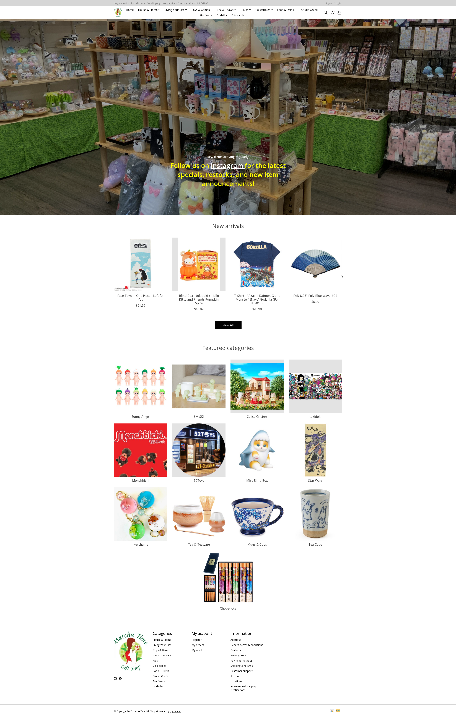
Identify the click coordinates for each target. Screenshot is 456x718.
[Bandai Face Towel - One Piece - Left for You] (140, 264)
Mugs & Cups (257, 544)
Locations (236, 681)
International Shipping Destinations (243, 688)
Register (197, 639)
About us (235, 639)
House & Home (162, 639)
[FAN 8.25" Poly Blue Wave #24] (315, 264)
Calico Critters (257, 416)
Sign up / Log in (333, 3)
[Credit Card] (332, 711)
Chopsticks (228, 608)
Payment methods (241, 660)
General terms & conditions (246, 645)
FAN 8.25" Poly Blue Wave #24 (315, 295)
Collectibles (159, 665)
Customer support (241, 671)
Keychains (140, 544)
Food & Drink (161, 671)
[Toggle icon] (325, 12)
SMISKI (199, 416)
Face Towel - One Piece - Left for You (140, 297)
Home (130, 10)
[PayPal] (338, 711)
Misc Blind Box (257, 480)
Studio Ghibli (309, 10)
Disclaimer (236, 650)
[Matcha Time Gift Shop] (118, 12)
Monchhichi (140, 480)
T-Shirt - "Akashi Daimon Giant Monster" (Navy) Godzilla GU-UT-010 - (257, 299)
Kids (155, 660)
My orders (198, 645)
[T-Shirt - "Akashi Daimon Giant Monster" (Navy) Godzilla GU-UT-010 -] (257, 264)
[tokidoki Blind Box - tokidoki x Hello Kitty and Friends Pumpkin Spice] (199, 264)
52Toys (199, 480)
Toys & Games (161, 650)
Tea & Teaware (199, 544)
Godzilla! (222, 15)
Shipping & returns (241, 665)
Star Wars (206, 15)
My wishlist (198, 650)
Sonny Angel (141, 416)
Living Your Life (162, 645)
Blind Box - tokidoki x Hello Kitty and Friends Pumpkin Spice (199, 299)
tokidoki (315, 416)
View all (228, 325)
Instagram (228, 165)
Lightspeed (175, 711)
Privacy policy (238, 655)
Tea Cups (315, 544)
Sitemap (235, 676)
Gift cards (238, 15)
